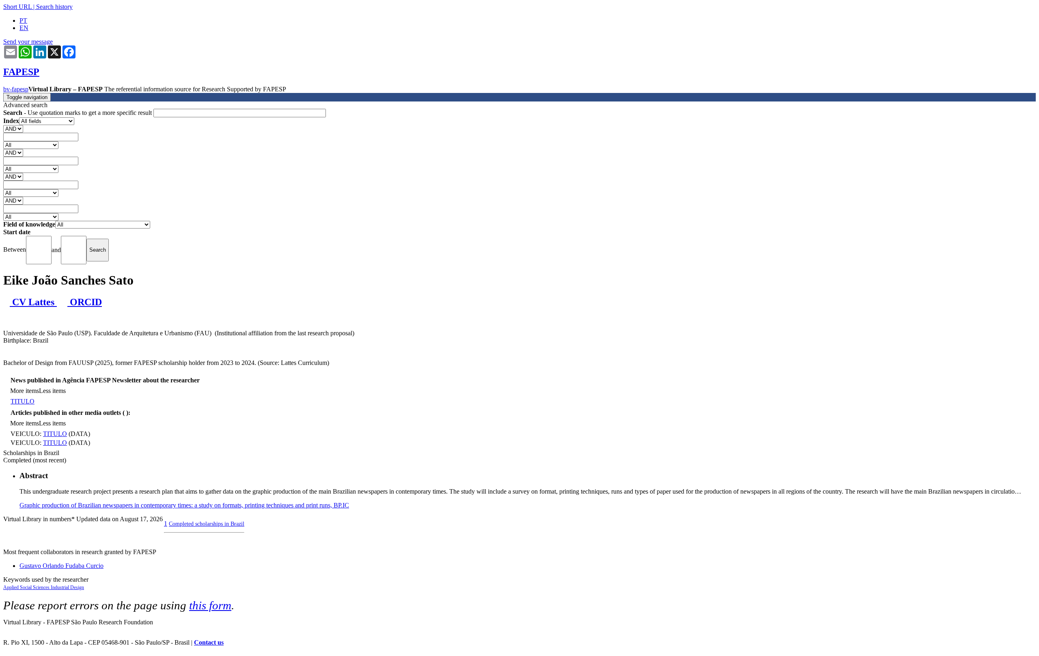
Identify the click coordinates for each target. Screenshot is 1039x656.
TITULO (22, 401)
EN (23, 27)
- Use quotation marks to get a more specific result (78, 112)
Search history (54, 6)
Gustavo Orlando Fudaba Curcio (61, 565)
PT (23, 20)
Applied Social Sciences (27, 587)
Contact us (209, 642)
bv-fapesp (15, 89)
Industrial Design (67, 587)
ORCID (84, 302)
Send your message (28, 41)
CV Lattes (33, 302)
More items (24, 390)
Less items (52, 390)
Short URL (17, 6)
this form (210, 605)
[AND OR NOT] (13, 128)
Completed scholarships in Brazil (206, 523)
